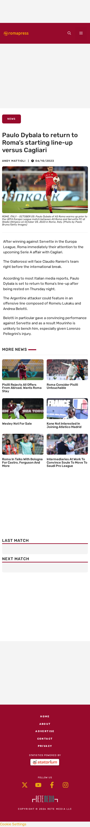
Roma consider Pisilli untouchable (62, 386)
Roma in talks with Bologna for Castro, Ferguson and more (22, 462)
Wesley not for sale (17, 423)
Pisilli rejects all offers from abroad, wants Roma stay (22, 388)
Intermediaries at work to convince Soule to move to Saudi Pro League (67, 462)
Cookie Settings (13, 824)
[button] (69, 33)
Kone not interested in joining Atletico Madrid (64, 425)
